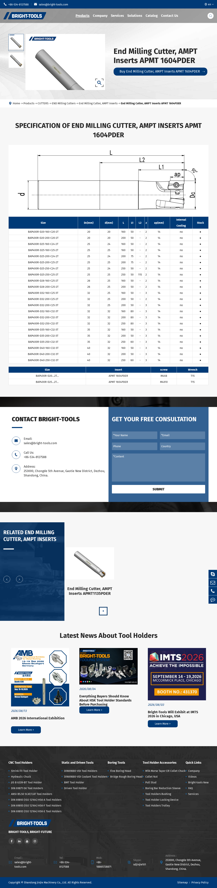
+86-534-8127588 (16, 4)
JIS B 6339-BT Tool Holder (26, 782)
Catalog (152, 16)
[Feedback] (213, 599)
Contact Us (169, 16)
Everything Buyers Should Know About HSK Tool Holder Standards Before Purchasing (105, 700)
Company (100, 16)
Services (117, 16)
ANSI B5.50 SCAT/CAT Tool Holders (31, 794)
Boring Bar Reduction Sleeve (163, 788)
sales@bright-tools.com (51, 4)
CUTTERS (43, 103)
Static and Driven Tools (78, 763)
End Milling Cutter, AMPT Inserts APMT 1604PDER (151, 103)
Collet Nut (151, 776)
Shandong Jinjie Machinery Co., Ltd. (45, 882)
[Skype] (213, 574)
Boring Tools (116, 763)
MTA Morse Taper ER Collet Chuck (165, 770)
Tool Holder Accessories (159, 763)
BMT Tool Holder (74, 782)
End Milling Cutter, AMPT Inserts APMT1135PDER (89, 591)
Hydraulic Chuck (21, 776)
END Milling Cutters (63, 103)
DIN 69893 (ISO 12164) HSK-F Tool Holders (36, 805)
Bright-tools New (198, 782)
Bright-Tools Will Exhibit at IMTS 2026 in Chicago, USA (173, 714)
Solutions (134, 16)
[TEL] (213, 591)
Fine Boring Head (120, 770)
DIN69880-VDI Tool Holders (80, 770)
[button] (6, 579)
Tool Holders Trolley (157, 805)
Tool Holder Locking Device (162, 799)
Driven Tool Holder (75, 788)
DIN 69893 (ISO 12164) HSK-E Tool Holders (36, 811)
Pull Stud (150, 782)
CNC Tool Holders (20, 763)
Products (83, 16)
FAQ (190, 788)
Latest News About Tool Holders (108, 636)
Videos (192, 776)
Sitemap (182, 882)
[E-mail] (213, 582)
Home (16, 103)
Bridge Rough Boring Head (126, 776)
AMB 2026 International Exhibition (38, 718)
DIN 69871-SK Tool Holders (27, 788)
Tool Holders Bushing (158, 794)
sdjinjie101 (139, 864)
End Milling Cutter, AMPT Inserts (98, 103)
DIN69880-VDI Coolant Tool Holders (85, 776)
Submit (158, 489)
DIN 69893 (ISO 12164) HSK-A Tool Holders (36, 799)
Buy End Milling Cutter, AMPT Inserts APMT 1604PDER (162, 71)
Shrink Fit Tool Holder (24, 770)
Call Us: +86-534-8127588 (35, 455)
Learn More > (26, 729)
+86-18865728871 (103, 864)
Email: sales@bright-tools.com (40, 441)
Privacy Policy (200, 882)
